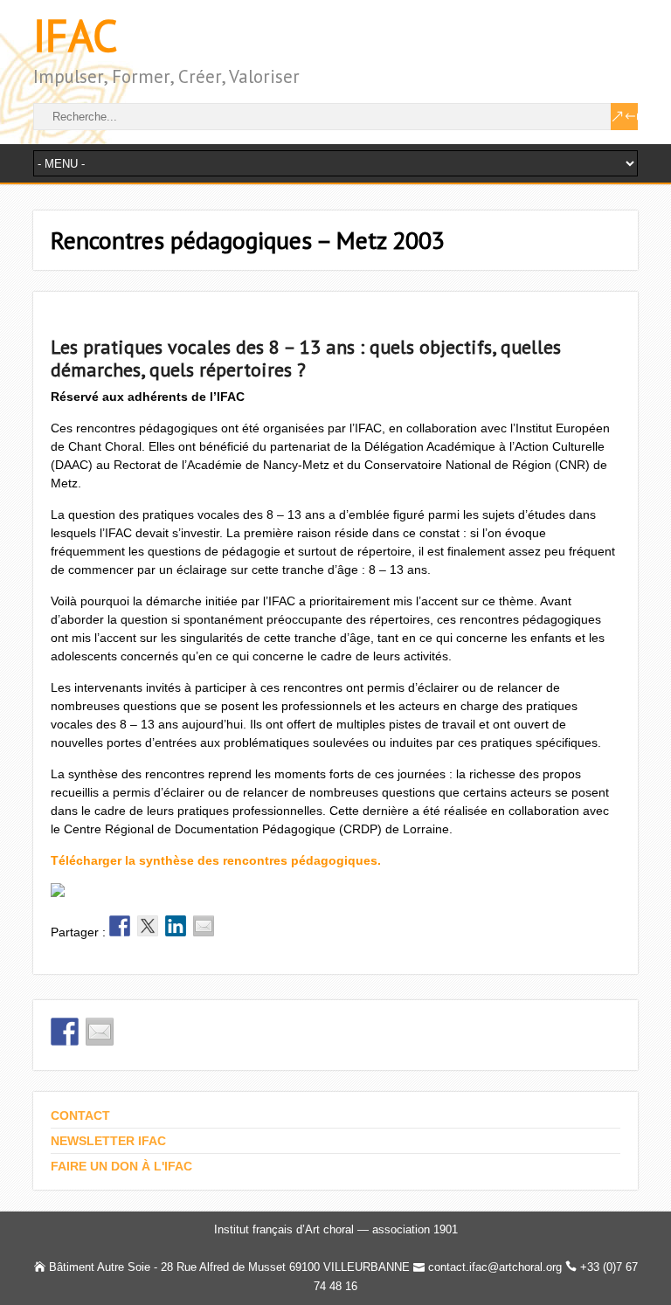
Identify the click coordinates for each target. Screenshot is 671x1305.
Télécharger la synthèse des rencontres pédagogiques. (216, 860)
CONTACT (80, 1115)
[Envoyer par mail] (203, 925)
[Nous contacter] (100, 1032)
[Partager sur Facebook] (119, 925)
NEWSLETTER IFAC (108, 1141)
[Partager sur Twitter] (147, 925)
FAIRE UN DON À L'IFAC (121, 1166)
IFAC (75, 35)
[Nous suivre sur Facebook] (65, 1032)
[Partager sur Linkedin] (175, 925)
